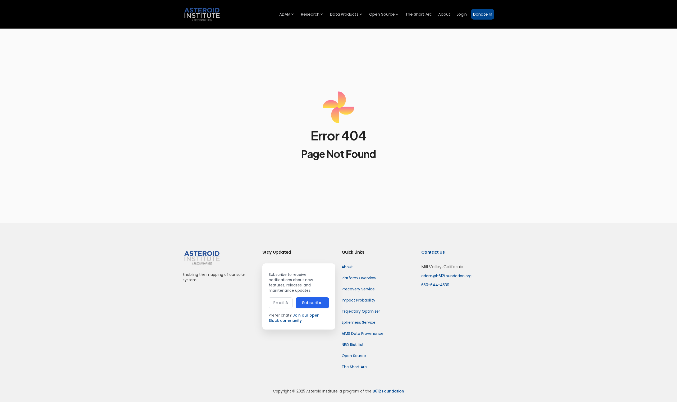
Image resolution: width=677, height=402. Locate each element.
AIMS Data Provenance (362, 333)
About (347, 266)
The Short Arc (354, 366)
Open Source (354, 355)
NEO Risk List (353, 344)
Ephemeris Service (359, 322)
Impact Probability (358, 300)
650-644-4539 (435, 284)
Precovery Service (358, 289)
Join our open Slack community (294, 318)
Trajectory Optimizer (361, 311)
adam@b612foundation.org (446, 275)
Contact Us (433, 252)
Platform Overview (359, 278)
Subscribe (312, 303)
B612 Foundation (388, 391)
